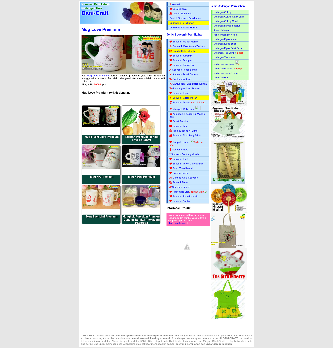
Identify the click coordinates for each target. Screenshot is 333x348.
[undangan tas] (229, 105)
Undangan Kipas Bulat (225, 43)
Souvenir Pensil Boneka (185, 74)
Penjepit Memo (181, 182)
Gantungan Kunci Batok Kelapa (189, 83)
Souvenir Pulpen (181, 187)
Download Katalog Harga (183, 27)
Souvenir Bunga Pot (183, 65)
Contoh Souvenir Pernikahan (185, 18)
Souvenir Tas (180, 126)
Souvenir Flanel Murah (185, 196)
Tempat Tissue (181, 142)
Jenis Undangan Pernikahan (228, 6)
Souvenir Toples (181, 102)
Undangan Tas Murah (224, 57)
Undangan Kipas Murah (225, 39)
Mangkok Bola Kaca (184, 109)
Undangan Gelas (222, 77)
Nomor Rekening (182, 13)
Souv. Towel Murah (183, 168)
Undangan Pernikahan (181, 22)
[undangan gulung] (228, 183)
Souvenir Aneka (181, 201)
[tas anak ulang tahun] (228, 318)
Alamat (176, 4)
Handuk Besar (180, 173)
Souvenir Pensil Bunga (184, 69)
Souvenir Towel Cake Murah (188, 163)
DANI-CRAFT (219, 341)
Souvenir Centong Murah (185, 154)
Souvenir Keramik (182, 55)
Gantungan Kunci (181, 79)
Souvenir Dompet (182, 60)
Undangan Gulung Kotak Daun (229, 16)
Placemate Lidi (181, 191)
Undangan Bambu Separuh (227, 25)
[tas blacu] (228, 139)
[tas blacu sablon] (228, 247)
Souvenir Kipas (181, 93)
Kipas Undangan (222, 30)
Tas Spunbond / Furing (185, 130)
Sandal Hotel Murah (184, 51)
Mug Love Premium (101, 29)
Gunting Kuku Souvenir (185, 177)
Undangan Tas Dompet (225, 52)
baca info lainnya (177, 223)
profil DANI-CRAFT (226, 338)
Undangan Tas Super (224, 64)
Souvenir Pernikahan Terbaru (189, 46)
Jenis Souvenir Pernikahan (184, 34)
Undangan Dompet (223, 68)
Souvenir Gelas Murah (185, 97)
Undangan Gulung (222, 12)
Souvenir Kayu (180, 149)
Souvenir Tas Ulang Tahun (187, 135)
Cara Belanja (179, 8)
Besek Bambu (180, 121)
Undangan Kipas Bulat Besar (228, 48)
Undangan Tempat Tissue (226, 73)
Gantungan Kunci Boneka (186, 88)
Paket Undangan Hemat (225, 34)
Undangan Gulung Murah (226, 21)
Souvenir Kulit (180, 159)
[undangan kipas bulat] (229, 212)
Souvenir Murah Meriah (185, 41)
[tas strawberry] (229, 279)
